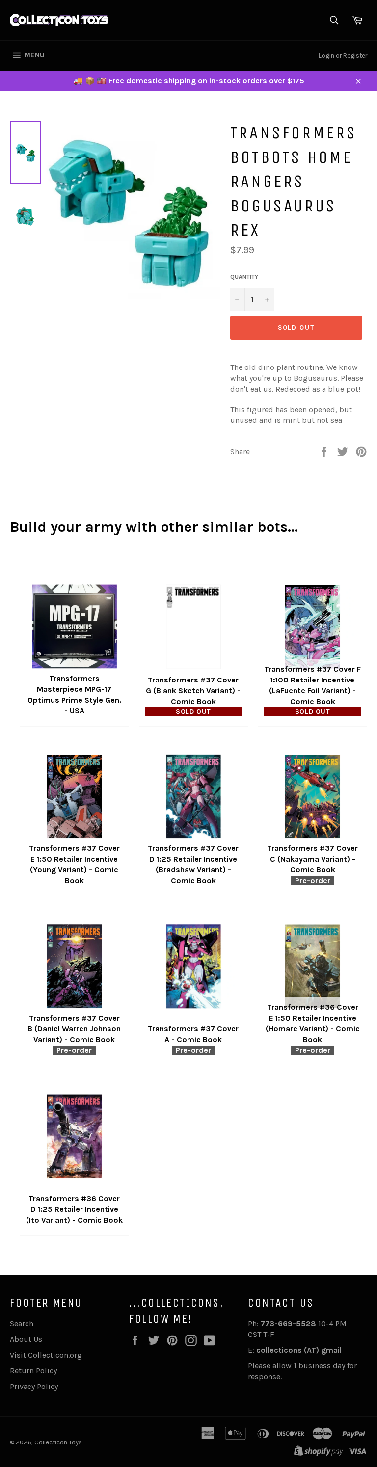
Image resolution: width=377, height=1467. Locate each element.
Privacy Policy (34, 1386)
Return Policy (33, 1370)
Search (21, 1323)
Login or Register (343, 55)
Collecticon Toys (58, 1442)
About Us (26, 1339)
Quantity (244, 276)
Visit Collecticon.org (46, 1355)
